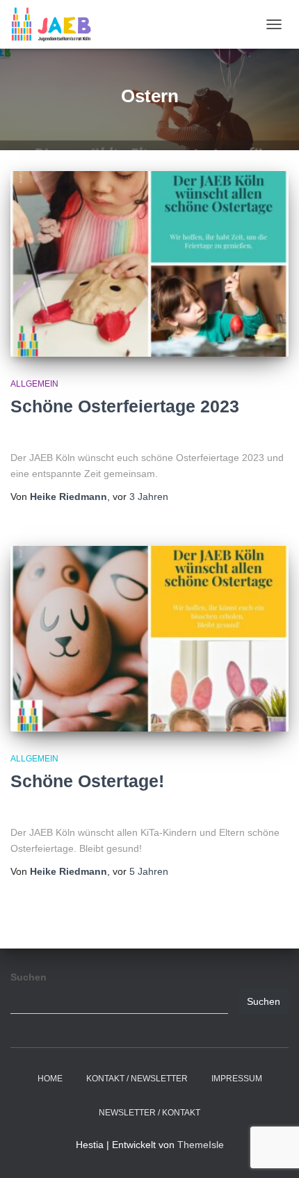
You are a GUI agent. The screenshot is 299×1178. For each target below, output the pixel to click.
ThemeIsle (200, 1144)
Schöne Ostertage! (87, 781)
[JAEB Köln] (56, 24)
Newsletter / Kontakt (149, 1113)
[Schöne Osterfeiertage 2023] (149, 264)
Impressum (236, 1078)
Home (50, 1078)
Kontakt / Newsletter (137, 1078)
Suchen (28, 977)
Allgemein (34, 384)
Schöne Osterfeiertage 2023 (124, 406)
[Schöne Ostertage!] (149, 639)
